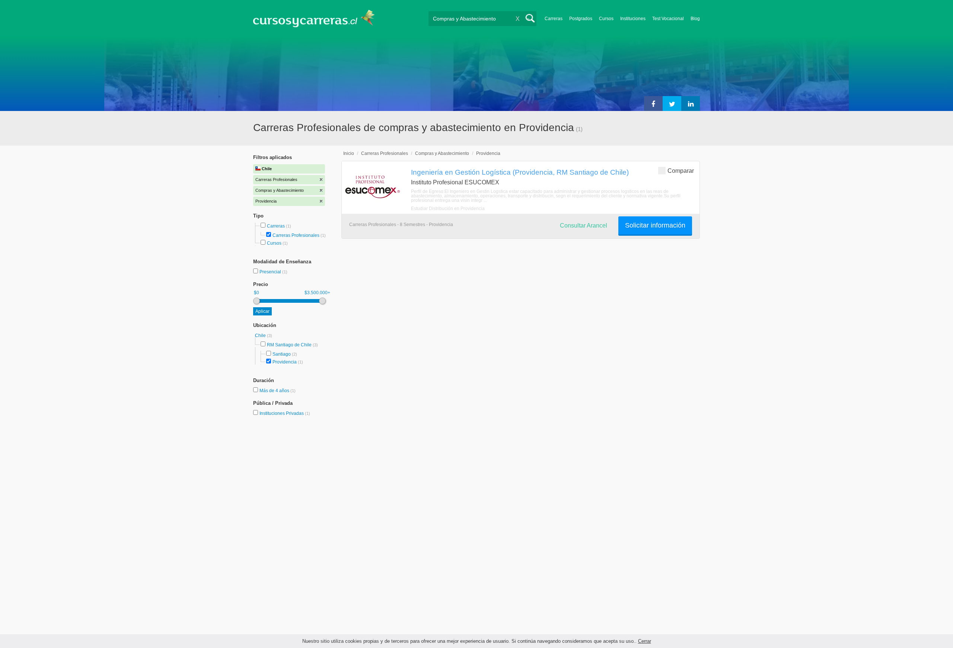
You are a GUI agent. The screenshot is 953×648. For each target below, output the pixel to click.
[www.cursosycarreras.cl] (318, 18)
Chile (261, 335)
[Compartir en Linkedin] (690, 103)
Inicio (348, 153)
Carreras (553, 18)
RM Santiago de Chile (289, 344)
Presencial (270, 271)
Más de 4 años (274, 390)
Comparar (680, 171)
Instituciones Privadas (284, 413)
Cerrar (644, 641)
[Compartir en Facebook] (653, 103)
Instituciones (633, 18)
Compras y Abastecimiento (442, 153)
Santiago (281, 354)
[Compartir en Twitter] (672, 103)
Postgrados (580, 18)
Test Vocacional (668, 18)
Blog (695, 18)
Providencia (284, 362)
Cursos (606, 18)
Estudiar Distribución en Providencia (448, 208)
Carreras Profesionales (295, 235)
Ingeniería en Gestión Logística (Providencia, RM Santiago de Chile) (520, 172)
